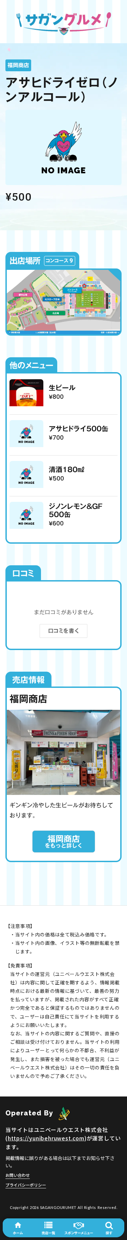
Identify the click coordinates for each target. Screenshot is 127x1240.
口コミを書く (63, 630)
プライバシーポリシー (25, 1185)
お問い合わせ (17, 1175)
